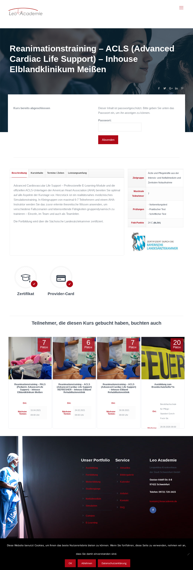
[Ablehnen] (188, 554)
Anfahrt (124, 493)
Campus (90, 515)
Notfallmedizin (93, 498)
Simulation (91, 505)
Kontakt (124, 500)
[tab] (19, 173)
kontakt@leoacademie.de (163, 501)
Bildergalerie (127, 475)
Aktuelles (125, 468)
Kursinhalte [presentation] (37, 173)
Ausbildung (92, 468)
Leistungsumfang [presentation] (77, 173)
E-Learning (91, 522)
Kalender (125, 481)
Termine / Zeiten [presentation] (55, 173)
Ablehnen (86, 563)
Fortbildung (92, 475)
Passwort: (105, 120)
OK (70, 563)
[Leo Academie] (25, 7)
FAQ (122, 507)
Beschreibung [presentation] (19, 173)
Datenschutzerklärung (114, 563)
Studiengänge (93, 488)
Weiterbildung (93, 481)
